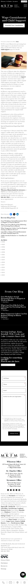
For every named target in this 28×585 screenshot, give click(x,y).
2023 (3, 249)
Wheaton (3, 1)
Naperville (4, 506)
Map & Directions (15, 467)
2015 (3, 270)
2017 (3, 265)
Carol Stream (12, 508)
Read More (6, 302)
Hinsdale (21, 510)
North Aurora (15, 523)
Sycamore (15, 1)
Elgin (22, 523)
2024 (3, 247)
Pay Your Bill (24, 1)
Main (17, 41)
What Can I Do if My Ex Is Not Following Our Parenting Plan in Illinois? (13, 225)
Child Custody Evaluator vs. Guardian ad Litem (13, 236)
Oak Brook (11, 506)
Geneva (17, 521)
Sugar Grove (10, 521)
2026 (3, 242)
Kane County (13, 519)
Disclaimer (4, 563)
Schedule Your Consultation (14, 25)
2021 (3, 254)
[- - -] (25, 5)
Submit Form (14, 433)
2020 (3, 257)
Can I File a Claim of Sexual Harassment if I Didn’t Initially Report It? (13, 232)
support (23, 77)
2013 (3, 275)
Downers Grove (6, 510)
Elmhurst (7, 512)
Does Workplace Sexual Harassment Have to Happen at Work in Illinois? (14, 221)
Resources (4, 566)
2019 (3, 259)
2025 (3, 244)
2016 (3, 267)
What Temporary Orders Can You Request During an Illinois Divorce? (14, 229)
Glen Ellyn (4, 508)
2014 (3, 272)
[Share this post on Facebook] (10, 215)
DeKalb (22, 521)
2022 (3, 252)
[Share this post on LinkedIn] (17, 215)
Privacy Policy (5, 560)
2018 (3, 262)
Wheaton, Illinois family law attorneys (13, 190)
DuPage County (6, 515)
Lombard (20, 508)
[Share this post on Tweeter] (13, 215)
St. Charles (9, 1)
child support (5, 49)
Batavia (3, 523)
